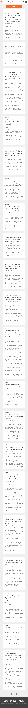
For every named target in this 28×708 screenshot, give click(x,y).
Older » (14, 694)
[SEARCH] (23, 2)
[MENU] (26, 2)
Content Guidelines (13, 703)
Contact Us (4, 703)
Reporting (10, 2)
